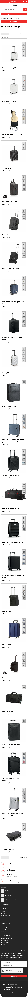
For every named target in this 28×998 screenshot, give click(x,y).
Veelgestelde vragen (5, 915)
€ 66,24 (6, 714)
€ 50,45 (6, 544)
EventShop (3, 917)
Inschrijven (14, 976)
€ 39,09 (6, 306)
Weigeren (14, 992)
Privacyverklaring (5, 942)
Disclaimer (3, 944)
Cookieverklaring (4, 940)
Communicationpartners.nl (7, 919)
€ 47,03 (6, 511)
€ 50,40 (6, 647)
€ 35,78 (6, 852)
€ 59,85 (6, 818)
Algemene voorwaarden (6, 938)
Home (2, 18)
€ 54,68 (6, 613)
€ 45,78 (6, 478)
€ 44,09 (6, 444)
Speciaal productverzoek (14, 14)
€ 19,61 (6, 70)
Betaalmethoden (5, 929)
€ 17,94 (6, 271)
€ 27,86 (6, 204)
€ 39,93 (6, 375)
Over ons (3, 911)
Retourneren (4, 931)
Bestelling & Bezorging (6, 927)
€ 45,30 (6, 409)
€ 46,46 (6, 680)
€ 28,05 (6, 170)
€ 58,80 (6, 747)
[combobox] (12, 9)
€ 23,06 (6, 104)
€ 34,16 (6, 237)
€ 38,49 (6, 342)
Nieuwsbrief (3, 913)
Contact (3, 926)
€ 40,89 (6, 783)
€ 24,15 (6, 137)
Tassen (7, 18)
